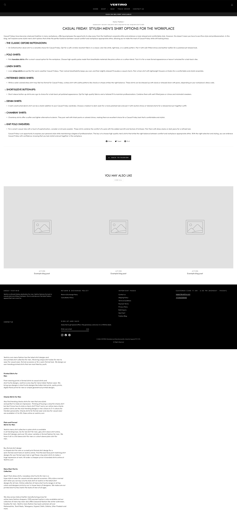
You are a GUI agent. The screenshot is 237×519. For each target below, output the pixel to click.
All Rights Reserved (118, 342)
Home (115, 22)
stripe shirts (133, 24)
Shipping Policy (123, 297)
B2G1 (113, 9)
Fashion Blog (122, 316)
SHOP (103, 9)
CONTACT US (138, 9)
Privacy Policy (123, 307)
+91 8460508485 (181, 297)
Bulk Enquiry (122, 310)
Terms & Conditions (124, 301)
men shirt (104, 24)
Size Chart (121, 313)
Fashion (120, 22)
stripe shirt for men (123, 24)
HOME (95, 9)
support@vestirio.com (183, 294)
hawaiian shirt (97, 24)
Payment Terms (123, 304)
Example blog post (42, 273)
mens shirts (111, 24)
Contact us (122, 294)
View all (118, 180)
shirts (116, 24)
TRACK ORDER (124, 9)
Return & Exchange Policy (69, 294)
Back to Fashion (120, 157)
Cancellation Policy (67, 297)
